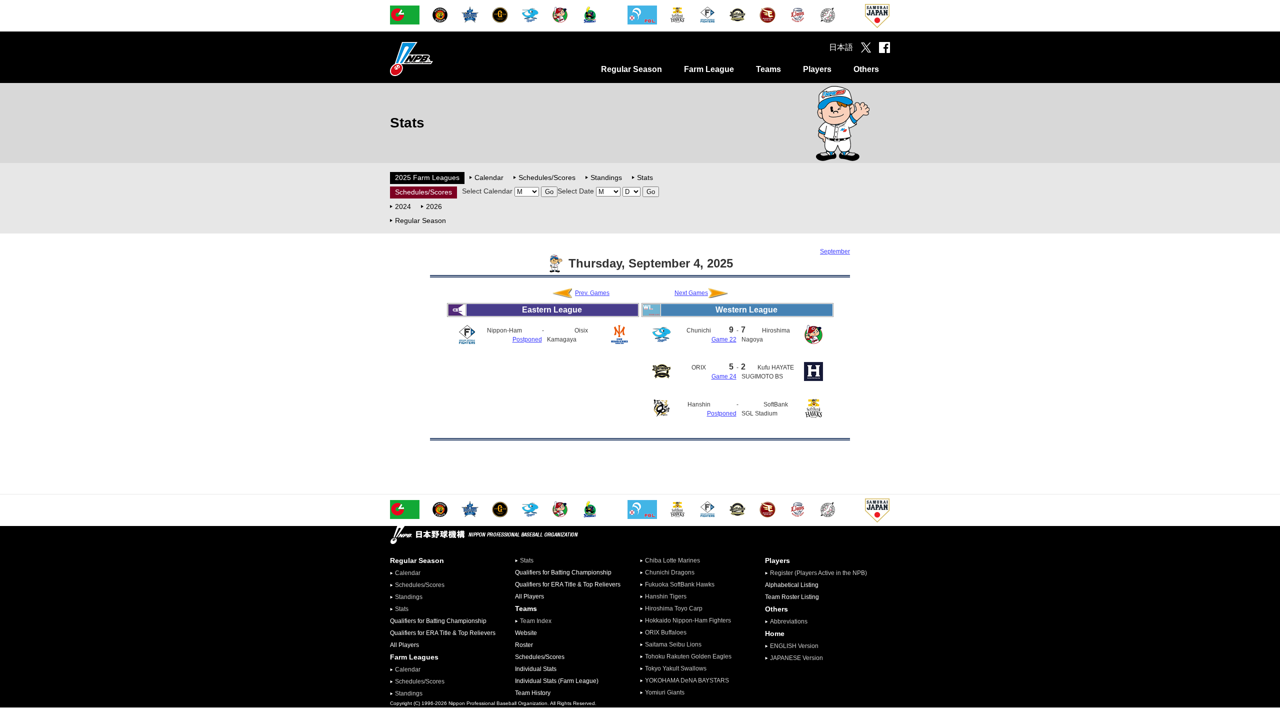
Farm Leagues (414, 657)
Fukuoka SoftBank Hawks (679, 584)
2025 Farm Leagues (427, 178)
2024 (403, 206)
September (835, 251)
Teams (768, 69)
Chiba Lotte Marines (672, 560)
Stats (645, 178)
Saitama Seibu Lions (673, 644)
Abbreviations (789, 621)
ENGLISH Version (794, 646)
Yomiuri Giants (664, 692)
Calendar (489, 178)
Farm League (709, 69)
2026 (434, 206)
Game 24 (724, 376)
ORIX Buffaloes (665, 632)
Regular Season (631, 69)
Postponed (527, 339)
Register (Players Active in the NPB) (821, 573)
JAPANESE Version (796, 658)
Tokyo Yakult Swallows (675, 668)
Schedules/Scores (547, 178)
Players (817, 69)
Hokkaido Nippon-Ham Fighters (688, 620)
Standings (606, 178)
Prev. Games (592, 293)
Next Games (691, 293)
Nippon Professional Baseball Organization (436, 58)
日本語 (841, 47)
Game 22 (724, 339)
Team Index (536, 621)
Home (774, 634)
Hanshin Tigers (665, 596)
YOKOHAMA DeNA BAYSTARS (687, 680)
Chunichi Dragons (669, 572)
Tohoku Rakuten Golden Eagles (688, 656)
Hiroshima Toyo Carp (673, 608)
